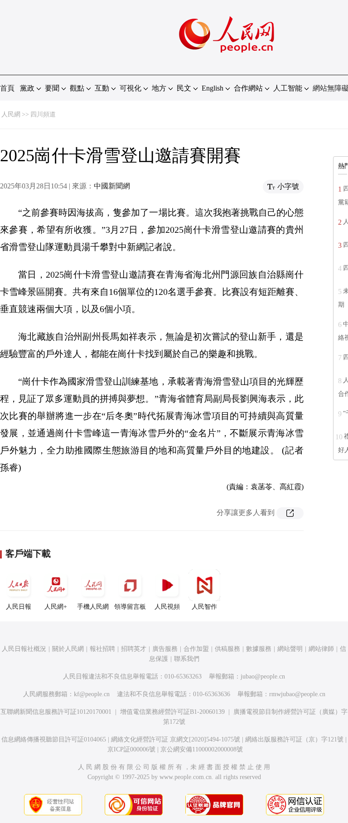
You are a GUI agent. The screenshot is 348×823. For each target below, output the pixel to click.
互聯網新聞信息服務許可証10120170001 (55, 711)
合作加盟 (196, 648)
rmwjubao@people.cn (297, 694)
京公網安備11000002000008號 (201, 749)
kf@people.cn (92, 694)
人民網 (10, 114)
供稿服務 (227, 648)
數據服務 (258, 648)
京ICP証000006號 (131, 749)
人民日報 (18, 606)
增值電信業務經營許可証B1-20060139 (172, 711)
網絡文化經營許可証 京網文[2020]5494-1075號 (175, 739)
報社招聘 (102, 648)
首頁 (7, 88)
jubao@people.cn (263, 676)
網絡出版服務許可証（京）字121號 (294, 739)
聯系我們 (186, 658)
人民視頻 (167, 606)
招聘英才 (133, 648)
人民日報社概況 (24, 648)
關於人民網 (68, 648)
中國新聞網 (112, 186)
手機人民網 (93, 606)
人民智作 (204, 606)
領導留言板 (130, 606)
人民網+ (55, 606)
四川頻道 (43, 114)
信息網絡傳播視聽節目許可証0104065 (53, 739)
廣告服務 (165, 648)
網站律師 (321, 648)
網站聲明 (290, 648)
